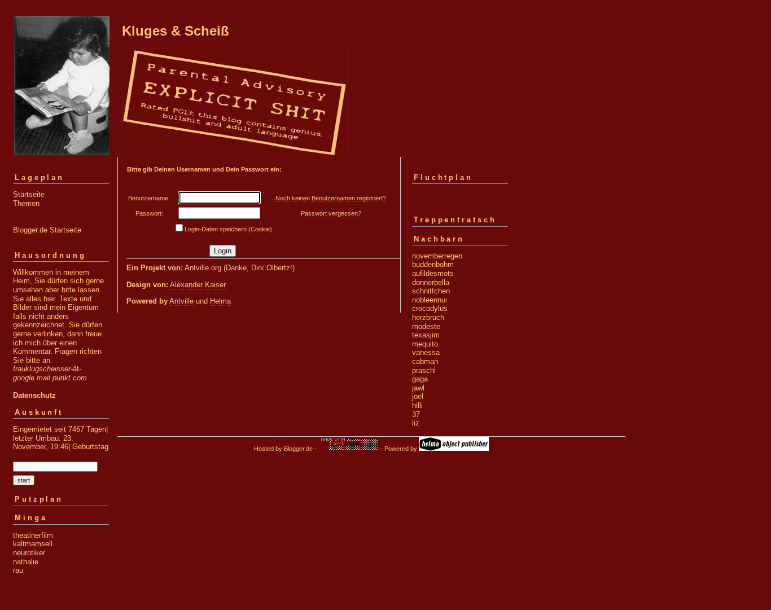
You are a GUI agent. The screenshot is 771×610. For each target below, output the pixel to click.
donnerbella (430, 282)
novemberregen (437, 256)
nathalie (25, 562)
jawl (418, 388)
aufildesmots (433, 273)
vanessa (426, 352)
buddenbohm (433, 264)
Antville (181, 301)
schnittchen (431, 291)
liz (415, 423)
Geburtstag (90, 446)
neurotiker (29, 552)
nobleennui (429, 300)
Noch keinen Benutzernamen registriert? (330, 198)
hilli (417, 405)
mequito (425, 344)
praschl (424, 370)
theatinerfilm (33, 535)
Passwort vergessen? (331, 213)
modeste (426, 326)
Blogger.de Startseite (47, 230)
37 (416, 414)
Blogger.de (298, 448)
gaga (420, 379)
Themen (26, 203)
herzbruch (428, 317)
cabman (425, 361)
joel (417, 396)
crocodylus (430, 308)
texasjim (426, 335)
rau (18, 570)
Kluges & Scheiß (175, 30)
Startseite (29, 194)
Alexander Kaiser (198, 284)
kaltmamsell (32, 543)
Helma (220, 301)
